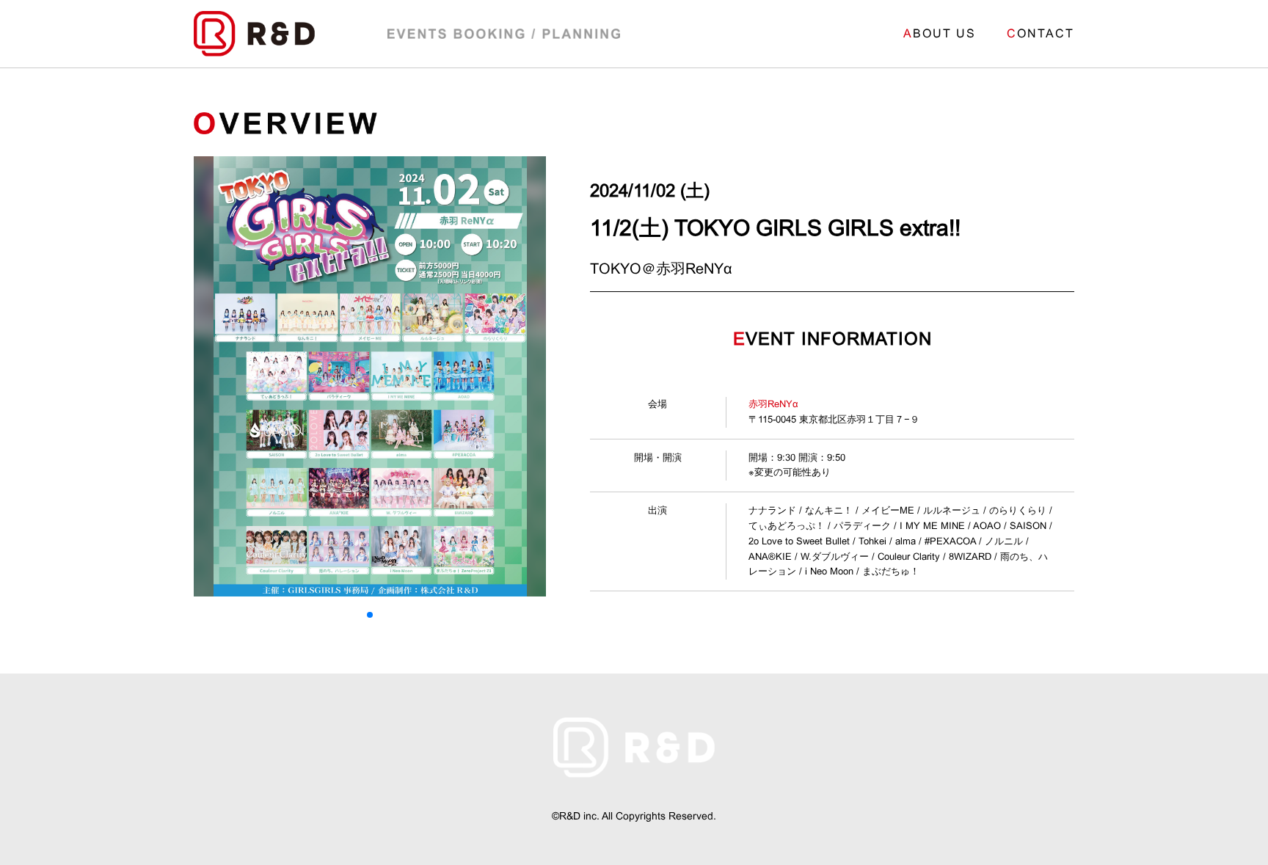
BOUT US (939, 33)
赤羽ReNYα (773, 403)
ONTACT (1040, 33)
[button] (370, 615)
